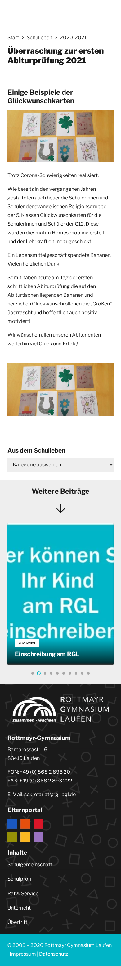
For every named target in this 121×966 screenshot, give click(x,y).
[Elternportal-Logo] (60, 830)
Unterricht (19, 908)
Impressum (23, 954)
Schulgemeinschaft (29, 864)
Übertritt (17, 922)
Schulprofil (20, 879)
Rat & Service (22, 893)
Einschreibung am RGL (47, 654)
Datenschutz (53, 954)
